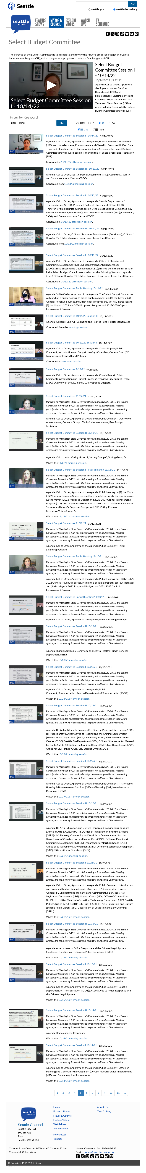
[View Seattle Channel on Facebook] (78, 1155)
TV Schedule (102, 22)
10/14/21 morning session (72, 1038)
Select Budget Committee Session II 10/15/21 (72, 923)
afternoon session (71, 361)
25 (102, 123)
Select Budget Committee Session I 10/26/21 (71, 862)
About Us (102, 1107)
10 (92, 123)
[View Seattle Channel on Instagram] (87, 1155)
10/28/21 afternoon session (74, 698)
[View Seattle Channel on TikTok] (92, 1155)
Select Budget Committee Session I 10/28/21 (71, 666)
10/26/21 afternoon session (74, 916)
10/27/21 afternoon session (74, 796)
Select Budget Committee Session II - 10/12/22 (72, 228)
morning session (78, 327)
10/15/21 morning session (72, 957)
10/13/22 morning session (78, 183)
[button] (51, 85)
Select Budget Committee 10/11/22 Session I (71, 342)
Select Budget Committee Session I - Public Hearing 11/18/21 (80, 469)
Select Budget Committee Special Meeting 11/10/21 (75, 596)
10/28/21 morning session (72, 660)
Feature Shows (40, 22)
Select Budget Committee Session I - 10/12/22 (72, 255)
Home (56, 1107)
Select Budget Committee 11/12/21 (66, 523)
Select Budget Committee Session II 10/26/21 (72, 803)
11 (118, 1092)
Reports (57, 1138)
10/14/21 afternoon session (74, 1080)
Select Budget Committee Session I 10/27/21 (71, 760)
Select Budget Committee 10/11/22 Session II (72, 315)
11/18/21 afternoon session (74, 516)
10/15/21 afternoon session (74, 999)
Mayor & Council (56, 22)
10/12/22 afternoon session (76, 281)
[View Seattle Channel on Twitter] (82, 1155)
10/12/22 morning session (78, 243)
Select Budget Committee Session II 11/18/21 (72, 432)
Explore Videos (71, 22)
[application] (51, 85)
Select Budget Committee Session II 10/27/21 (72, 705)
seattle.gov (97, 9)
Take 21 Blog (104, 1111)
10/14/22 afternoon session (76, 161)
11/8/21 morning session (72, 462)
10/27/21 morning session (72, 754)
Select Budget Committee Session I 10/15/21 (71, 964)
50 (113, 123)
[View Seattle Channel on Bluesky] (97, 1155)
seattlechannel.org (126, 9)
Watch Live (85, 22)
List (85, 129)
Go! (133, 4)
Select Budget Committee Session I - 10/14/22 (72, 135)
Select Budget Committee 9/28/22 (65, 369)
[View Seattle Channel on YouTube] (102, 1155)
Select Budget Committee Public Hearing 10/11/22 (74, 288)
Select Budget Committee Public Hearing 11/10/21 (74, 556)
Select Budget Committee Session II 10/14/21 (72, 1010)
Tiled (101, 129)
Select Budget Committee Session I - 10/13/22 (72, 195)
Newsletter (59, 1134)
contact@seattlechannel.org (98, 1152)
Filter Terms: (18, 122)
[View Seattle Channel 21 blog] (107, 1155)
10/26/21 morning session (72, 855)
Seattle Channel (30, 1125)
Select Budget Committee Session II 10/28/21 (72, 626)
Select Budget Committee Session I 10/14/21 (71, 1045)
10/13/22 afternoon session (76, 221)
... (125, 1092)
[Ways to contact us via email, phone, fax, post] (111, 1155)
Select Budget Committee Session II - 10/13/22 (72, 168)
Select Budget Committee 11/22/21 (66, 395)
